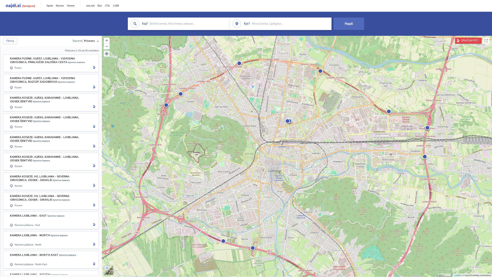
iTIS (107, 6)
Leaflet (457, 275)
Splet (50, 6)
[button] (107, 54)
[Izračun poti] (93, 68)
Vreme (71, 6)
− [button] (107, 46)
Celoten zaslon (486, 41)
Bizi (100, 6)
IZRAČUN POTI (470, 40)
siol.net (90, 6)
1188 (116, 6)
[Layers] (108, 270)
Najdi (349, 23)
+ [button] (107, 40)
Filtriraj (10, 41)
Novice (60, 6)
